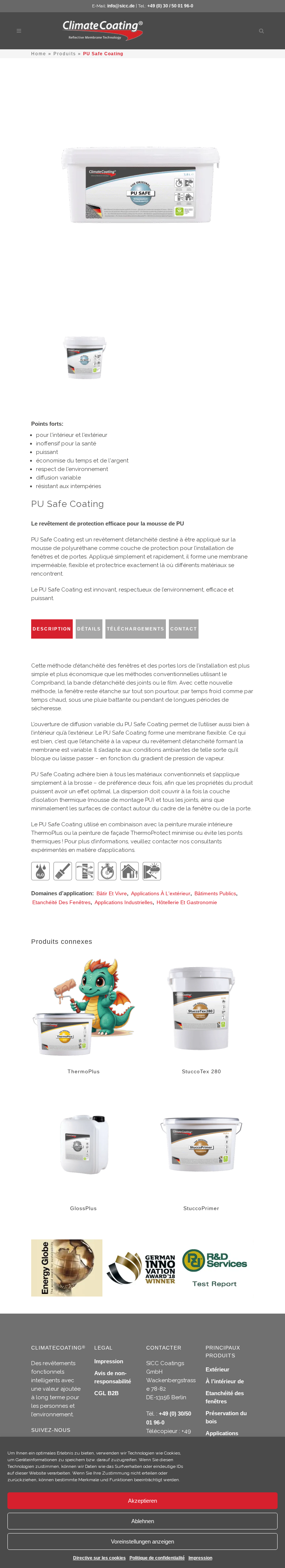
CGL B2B (106, 1393)
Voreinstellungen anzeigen (142, 1541)
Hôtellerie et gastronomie (187, 902)
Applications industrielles (124, 902)
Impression (200, 1558)
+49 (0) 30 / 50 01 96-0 (170, 6)
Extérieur (217, 1369)
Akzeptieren (142, 1501)
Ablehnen (142, 1521)
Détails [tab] (89, 629)
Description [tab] (52, 629)
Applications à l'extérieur (160, 893)
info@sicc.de (121, 6)
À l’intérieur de (225, 1381)
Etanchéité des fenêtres (61, 902)
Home (38, 53)
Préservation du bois (226, 1417)
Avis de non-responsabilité (112, 1377)
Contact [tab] (183, 629)
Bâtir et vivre (111, 893)
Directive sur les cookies (99, 1558)
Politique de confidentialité (157, 1558)
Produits (64, 53)
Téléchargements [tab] (135, 629)
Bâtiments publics (215, 893)
